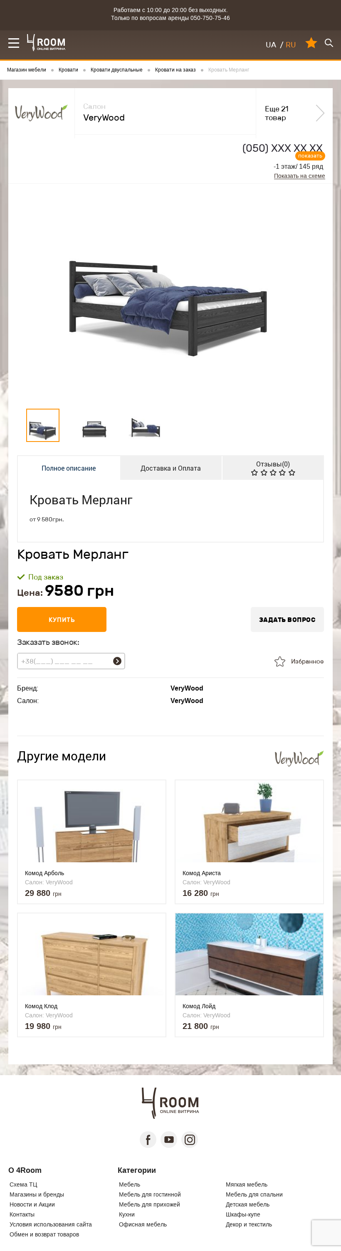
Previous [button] (31, 294)
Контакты (22, 1214)
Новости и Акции (32, 1204)
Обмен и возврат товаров (44, 1234)
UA (271, 44)
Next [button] (310, 294)
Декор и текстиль (249, 1224)
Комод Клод (41, 1006)
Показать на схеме (299, 176)
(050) (282, 148)
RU (291, 44)
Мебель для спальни (254, 1194)
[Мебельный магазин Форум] (46, 42)
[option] (170, 294)
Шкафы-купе (243, 1214)
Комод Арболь (44, 873)
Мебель (129, 1184)
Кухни (127, 1214)
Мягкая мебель (246, 1184)
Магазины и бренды (37, 1194)
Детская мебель (247, 1204)
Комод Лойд (199, 1006)
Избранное (307, 661)
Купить (62, 620)
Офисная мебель (143, 1224)
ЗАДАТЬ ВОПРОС (287, 620)
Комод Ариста (202, 873)
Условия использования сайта (51, 1224)
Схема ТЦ (23, 1184)
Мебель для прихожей (149, 1204)
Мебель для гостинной (150, 1194)
